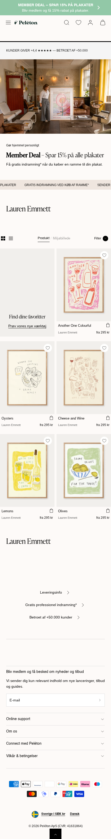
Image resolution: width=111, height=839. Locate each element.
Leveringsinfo (51, 592)
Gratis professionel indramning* (51, 605)
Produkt (44, 238)
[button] (8, 22)
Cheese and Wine (71, 418)
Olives (63, 511)
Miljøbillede (61, 238)
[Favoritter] (78, 22)
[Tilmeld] (100, 700)
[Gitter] (3, 238)
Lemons (7, 511)
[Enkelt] (11, 238)
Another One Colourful (74, 326)
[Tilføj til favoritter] (104, 255)
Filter (97, 238)
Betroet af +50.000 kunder (50, 617)
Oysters (7, 418)
